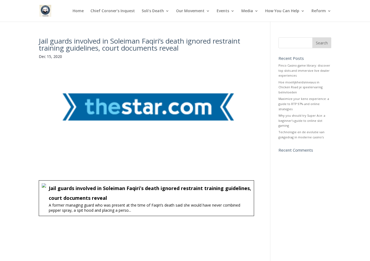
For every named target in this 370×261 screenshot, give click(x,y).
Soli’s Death (153, 11)
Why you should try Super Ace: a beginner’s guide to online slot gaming (301, 120)
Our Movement (190, 11)
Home (78, 11)
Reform (318, 11)
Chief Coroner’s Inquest (112, 11)
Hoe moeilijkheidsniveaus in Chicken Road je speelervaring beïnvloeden (300, 87)
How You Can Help (282, 11)
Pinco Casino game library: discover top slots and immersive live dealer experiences (304, 70)
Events (223, 11)
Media (247, 11)
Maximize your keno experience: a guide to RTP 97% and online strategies (303, 104)
